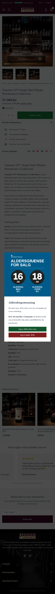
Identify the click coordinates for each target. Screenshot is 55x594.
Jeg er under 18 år (27, 335)
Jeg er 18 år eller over (27, 329)
